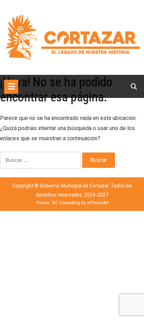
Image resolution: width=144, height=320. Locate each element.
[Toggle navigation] (11, 87)
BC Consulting (66, 202)
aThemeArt (98, 202)
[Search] (134, 86)
